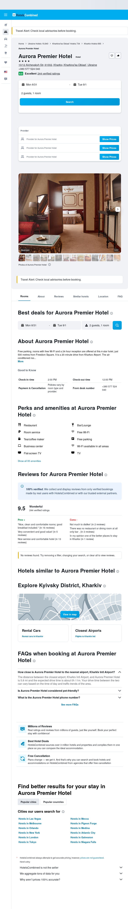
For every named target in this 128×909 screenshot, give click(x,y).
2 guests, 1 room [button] (31, 93)
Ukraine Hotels (35, 43)
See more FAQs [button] (69, 704)
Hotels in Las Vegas (29, 818)
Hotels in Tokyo (27, 842)
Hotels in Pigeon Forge (83, 823)
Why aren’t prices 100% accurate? (40, 879)
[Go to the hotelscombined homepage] (25, 14)
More (21, 361)
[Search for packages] (5, 46)
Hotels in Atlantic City (82, 832)
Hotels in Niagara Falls (83, 842)
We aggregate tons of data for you (40, 873)
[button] (5, 14)
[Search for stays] (5, 32)
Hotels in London (28, 837)
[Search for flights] (5, 25)
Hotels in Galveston (81, 837)
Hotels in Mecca (79, 818)
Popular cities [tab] (28, 802)
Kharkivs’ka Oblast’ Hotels (64, 43)
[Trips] (5, 62)
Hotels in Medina (80, 828)
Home (21, 43)
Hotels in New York (29, 832)
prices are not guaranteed (92, 857)
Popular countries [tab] (53, 802)
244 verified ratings (49, 73)
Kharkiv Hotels (90, 43)
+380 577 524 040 (29, 69)
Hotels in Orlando (28, 828)
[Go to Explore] (5, 53)
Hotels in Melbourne (30, 823)
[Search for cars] (5, 39)
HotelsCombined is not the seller (39, 867)
